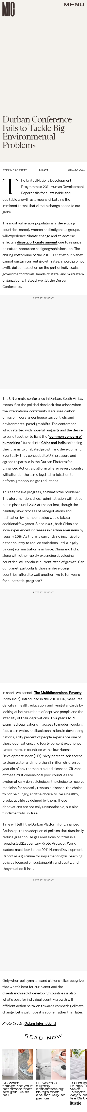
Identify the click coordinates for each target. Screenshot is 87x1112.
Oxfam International (40, 1023)
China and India (53, 443)
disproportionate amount (37, 242)
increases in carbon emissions (55, 530)
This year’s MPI (63, 718)
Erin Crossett (16, 170)
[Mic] (8, 9)
